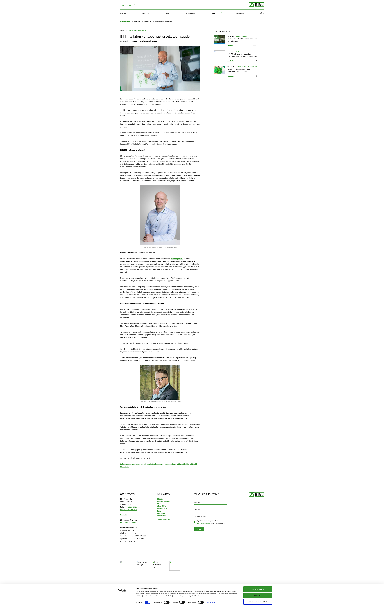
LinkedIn (123, 515)
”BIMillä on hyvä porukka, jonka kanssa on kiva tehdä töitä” (240, 70)
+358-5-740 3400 (133, 507)
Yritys (167, 13)
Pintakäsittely (162, 506)
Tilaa (199, 529)
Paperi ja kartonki (163, 501)
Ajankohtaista (191, 13)
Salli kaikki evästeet (258, 589)
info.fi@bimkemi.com (128, 510)
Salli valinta (257, 595)
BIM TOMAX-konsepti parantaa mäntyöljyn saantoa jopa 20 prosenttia (242, 55)
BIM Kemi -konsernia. (128, 522)
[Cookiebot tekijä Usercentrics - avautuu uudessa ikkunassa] (122, 590)
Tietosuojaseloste (163, 520)
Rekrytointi (216, 13)
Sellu (143, 30)
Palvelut (145, 13)
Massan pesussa (177, 258)
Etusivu (123, 13)
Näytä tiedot (211, 602)
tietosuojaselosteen (204, 523)
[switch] (179, 602)
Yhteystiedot (239, 13)
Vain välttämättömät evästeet (258, 602)
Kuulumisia (252, 66)
